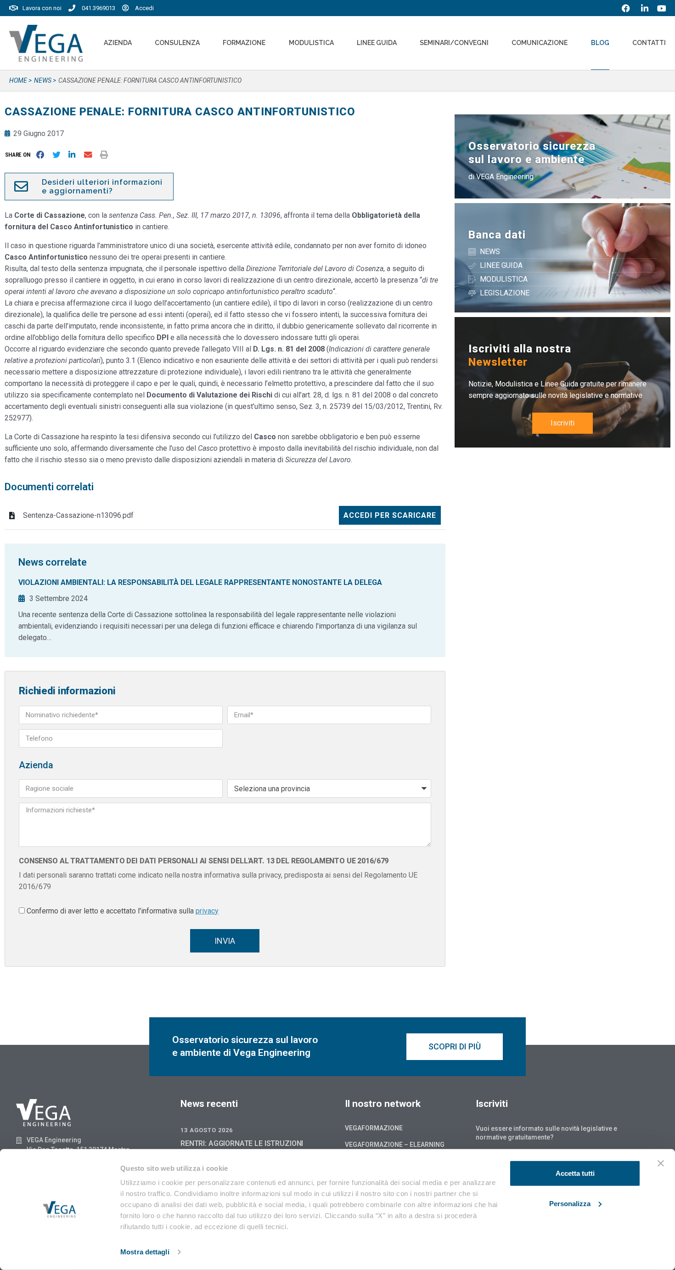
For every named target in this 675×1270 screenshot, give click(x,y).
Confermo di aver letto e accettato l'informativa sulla (123, 911)
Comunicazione (540, 42)
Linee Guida (377, 42)
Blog (600, 42)
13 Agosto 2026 (206, 1130)
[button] (19, 154)
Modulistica (311, 42)
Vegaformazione (374, 1128)
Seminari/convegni (454, 42)
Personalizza (570, 1203)
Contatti (649, 42)
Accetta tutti (575, 1173)
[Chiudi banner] (661, 1163)
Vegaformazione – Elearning (394, 1144)
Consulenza (177, 42)
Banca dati (497, 234)
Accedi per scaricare (389, 515)
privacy (207, 911)
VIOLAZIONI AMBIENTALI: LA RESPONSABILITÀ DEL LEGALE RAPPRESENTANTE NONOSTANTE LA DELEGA (200, 582)
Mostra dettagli (144, 1252)
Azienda (118, 42)
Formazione (244, 42)
